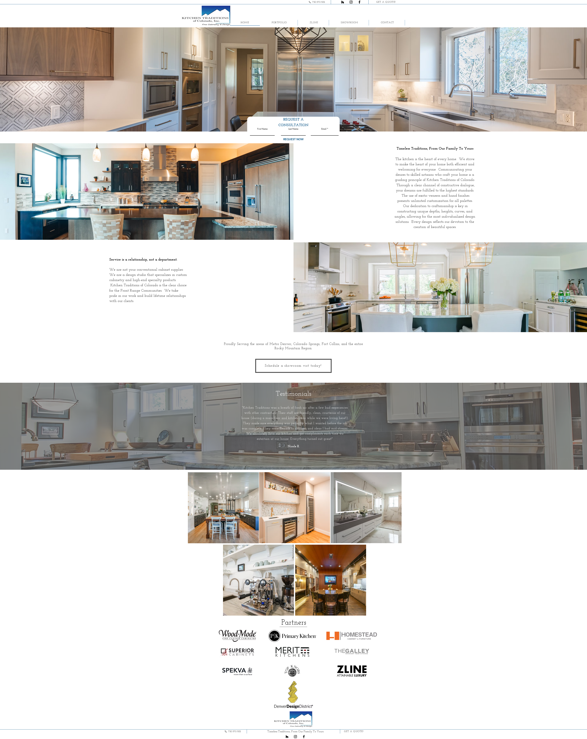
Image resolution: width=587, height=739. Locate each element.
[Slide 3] (297, 457)
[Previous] (226, 431)
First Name (262, 129)
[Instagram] (351, 2)
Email (323, 129)
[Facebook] (359, 2)
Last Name (293, 129)
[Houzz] (343, 2)
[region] (223, 507)
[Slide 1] (289, 457)
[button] (279, 23)
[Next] (361, 431)
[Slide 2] (293, 457)
